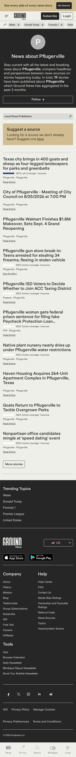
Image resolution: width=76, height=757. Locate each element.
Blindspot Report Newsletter (19, 668)
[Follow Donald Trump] (42, 24)
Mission (7, 592)
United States (12, 520)
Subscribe (50, 16)
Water (12, 24)
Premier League (13, 514)
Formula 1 (53, 24)
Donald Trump (32, 24)
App (5, 652)
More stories (14, 464)
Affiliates (8, 635)
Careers (7, 630)
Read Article (9, 182)
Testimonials (10, 603)
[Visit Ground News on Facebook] (8, 694)
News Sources (46, 617)
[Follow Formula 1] (61, 24)
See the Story (10, 273)
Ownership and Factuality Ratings (53, 605)
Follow (36, 99)
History (7, 587)
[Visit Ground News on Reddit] (51, 694)
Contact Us (44, 592)
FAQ (40, 587)
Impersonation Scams (51, 628)
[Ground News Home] (20, 16)
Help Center (45, 581)
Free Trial (8, 624)
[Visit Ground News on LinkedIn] (39, 694)
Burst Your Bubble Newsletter (20, 673)
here (40, 139)
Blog (5, 597)
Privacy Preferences (16, 721)
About (6, 581)
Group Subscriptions (15, 608)
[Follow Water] (18, 24)
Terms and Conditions (47, 721)
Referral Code (46, 612)
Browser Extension (14, 657)
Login (67, 16)
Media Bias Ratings (49, 597)
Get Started (64, 5)
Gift (5, 619)
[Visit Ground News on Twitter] (18, 694)
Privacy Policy (20, 709)
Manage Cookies (44, 709)
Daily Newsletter (12, 662)
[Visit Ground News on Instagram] (28, 694)
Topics (42, 623)
